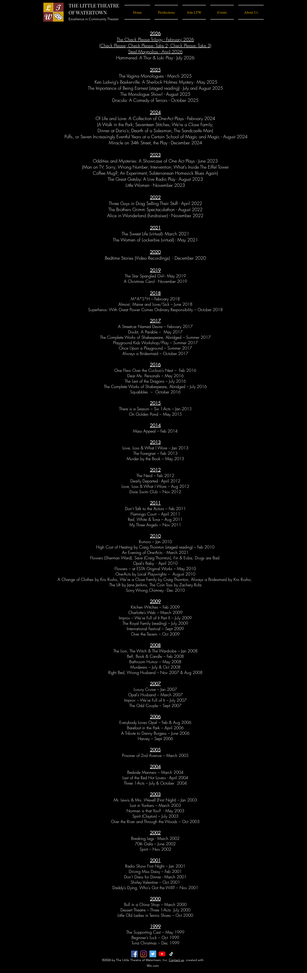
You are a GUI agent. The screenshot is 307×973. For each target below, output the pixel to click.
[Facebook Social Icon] (134, 954)
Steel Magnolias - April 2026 (155, 52)
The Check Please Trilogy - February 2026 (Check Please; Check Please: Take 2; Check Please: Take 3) (155, 42)
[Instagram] (143, 954)
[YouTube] (162, 954)
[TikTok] (171, 954)
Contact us (176, 960)
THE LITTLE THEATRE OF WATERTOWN (94, 9)
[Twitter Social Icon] (152, 954)
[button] (166, 12)
